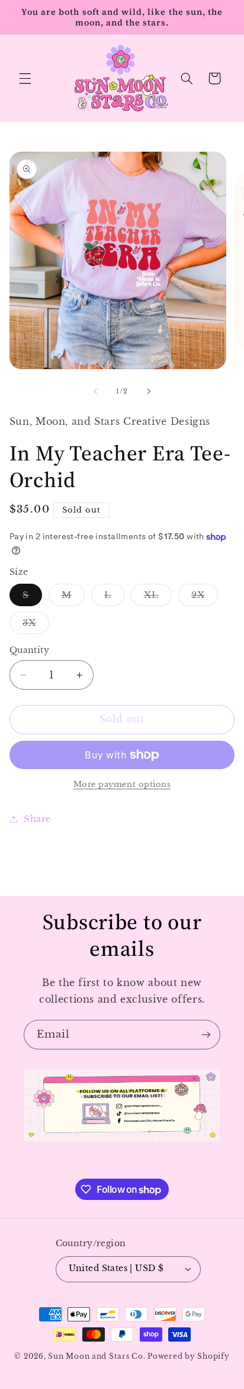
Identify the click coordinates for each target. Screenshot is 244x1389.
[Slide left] (95, 391)
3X (36, 625)
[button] (24, 78)
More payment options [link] (122, 784)
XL (158, 597)
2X (204, 597)
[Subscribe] (206, 1034)
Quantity (29, 650)
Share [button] (38, 819)
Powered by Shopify (188, 1356)
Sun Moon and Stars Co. (97, 1356)
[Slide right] (149, 391)
